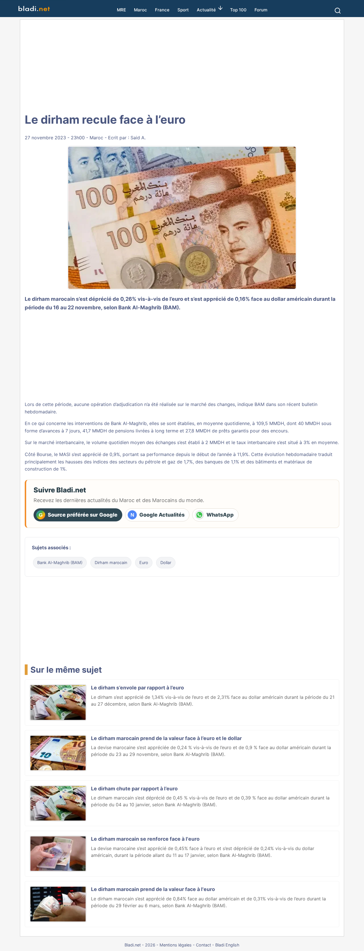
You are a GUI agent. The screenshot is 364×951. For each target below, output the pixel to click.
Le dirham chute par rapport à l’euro (134, 789)
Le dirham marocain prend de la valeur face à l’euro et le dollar (166, 738)
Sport (183, 10)
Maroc (140, 10)
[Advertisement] (182, 65)
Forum (261, 10)
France (162, 10)
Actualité (206, 10)
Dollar (165, 562)
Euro (143, 562)
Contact (203, 944)
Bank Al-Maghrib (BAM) (59, 562)
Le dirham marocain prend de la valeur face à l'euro (153, 889)
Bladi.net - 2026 (140, 944)
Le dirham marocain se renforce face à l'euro (145, 839)
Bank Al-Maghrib (129, 423)
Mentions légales (176, 944)
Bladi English (227, 944)
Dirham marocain (111, 562)
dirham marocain (53, 299)
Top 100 (238, 10)
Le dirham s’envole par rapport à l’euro (137, 688)
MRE (121, 10)
